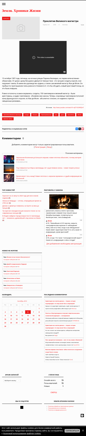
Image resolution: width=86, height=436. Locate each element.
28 (33, 323)
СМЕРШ (54, 392)
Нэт (18, 266)
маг (56, 114)
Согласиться (72, 431)
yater (19, 281)
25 (17, 323)
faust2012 (76, 345)
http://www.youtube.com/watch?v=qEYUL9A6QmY (68, 107)
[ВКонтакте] (77, 129)
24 (11, 323)
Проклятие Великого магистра (12, 114)
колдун (27, 114)
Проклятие (71, 114)
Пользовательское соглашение (57, 408)
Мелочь (74, 308)
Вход (49, 147)
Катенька (20, 288)
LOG (19, 259)
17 (11, 319)
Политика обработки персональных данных (61, 406)
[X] (79, 129)
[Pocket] (82, 129)
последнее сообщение (9, 259)
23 (5, 323)
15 (39, 316)
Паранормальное (46, 114)
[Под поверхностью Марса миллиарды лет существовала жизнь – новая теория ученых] (9, 172)
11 (17, 316)
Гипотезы (65, 24)
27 (28, 323)
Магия (79, 114)
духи (62, 114)
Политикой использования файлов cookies (22, 434)
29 (39, 323)
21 (33, 319)
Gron (71, 359)
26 (22, 323)
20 (28, 319)
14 (33, 316)
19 (22, 319)
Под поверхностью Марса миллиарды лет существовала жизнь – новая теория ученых (47, 168)
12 (22, 316)
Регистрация (40, 147)
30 (5, 326)
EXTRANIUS (76, 321)
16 (5, 319)
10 (11, 316)
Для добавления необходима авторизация (63, 244)
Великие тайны (8, 119)
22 (39, 319)
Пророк (35, 114)
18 (17, 319)
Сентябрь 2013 (22, 301)
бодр (55, 335)
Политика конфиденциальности (57, 410)
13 (28, 316)
